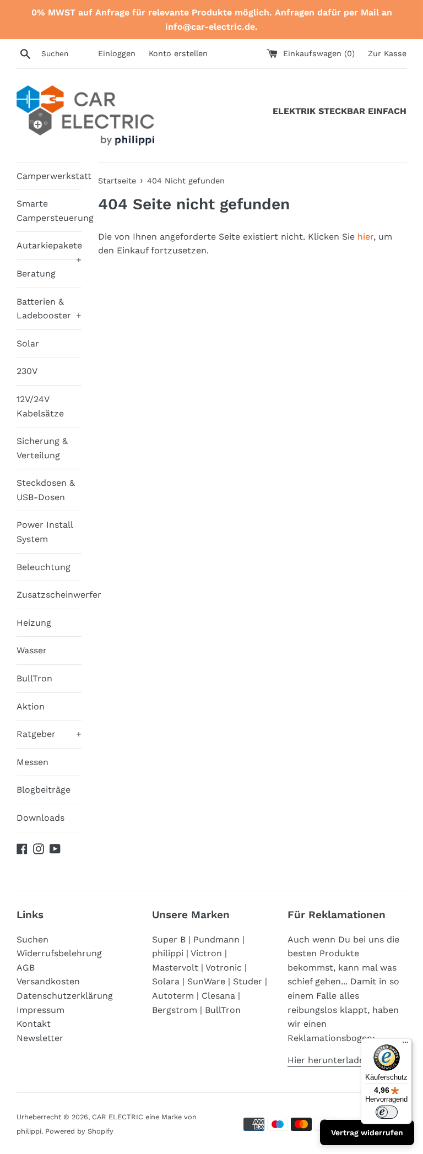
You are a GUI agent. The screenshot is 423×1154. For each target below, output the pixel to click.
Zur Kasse (387, 53)
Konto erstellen (178, 53)
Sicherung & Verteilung (42, 448)
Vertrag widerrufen (367, 1132)
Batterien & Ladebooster (49, 308)
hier (365, 236)
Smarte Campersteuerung (49, 210)
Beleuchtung (43, 567)
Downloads (40, 817)
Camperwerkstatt (49, 176)
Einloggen (116, 53)
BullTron (34, 678)
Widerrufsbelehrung (59, 953)
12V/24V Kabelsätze (40, 406)
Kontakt (34, 1023)
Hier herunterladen (329, 1060)
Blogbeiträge (43, 789)
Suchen (32, 939)
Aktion (31, 706)
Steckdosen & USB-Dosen (46, 490)
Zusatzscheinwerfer (49, 594)
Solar (28, 343)
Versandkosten (48, 981)
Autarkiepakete (49, 249)
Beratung (36, 273)
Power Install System (45, 531)
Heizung (34, 622)
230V (27, 371)
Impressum (40, 1010)
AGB (26, 967)
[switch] (387, 1112)
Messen (32, 762)
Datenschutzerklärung (65, 995)
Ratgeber (49, 734)
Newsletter (40, 1038)
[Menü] (405, 1045)
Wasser (32, 650)
